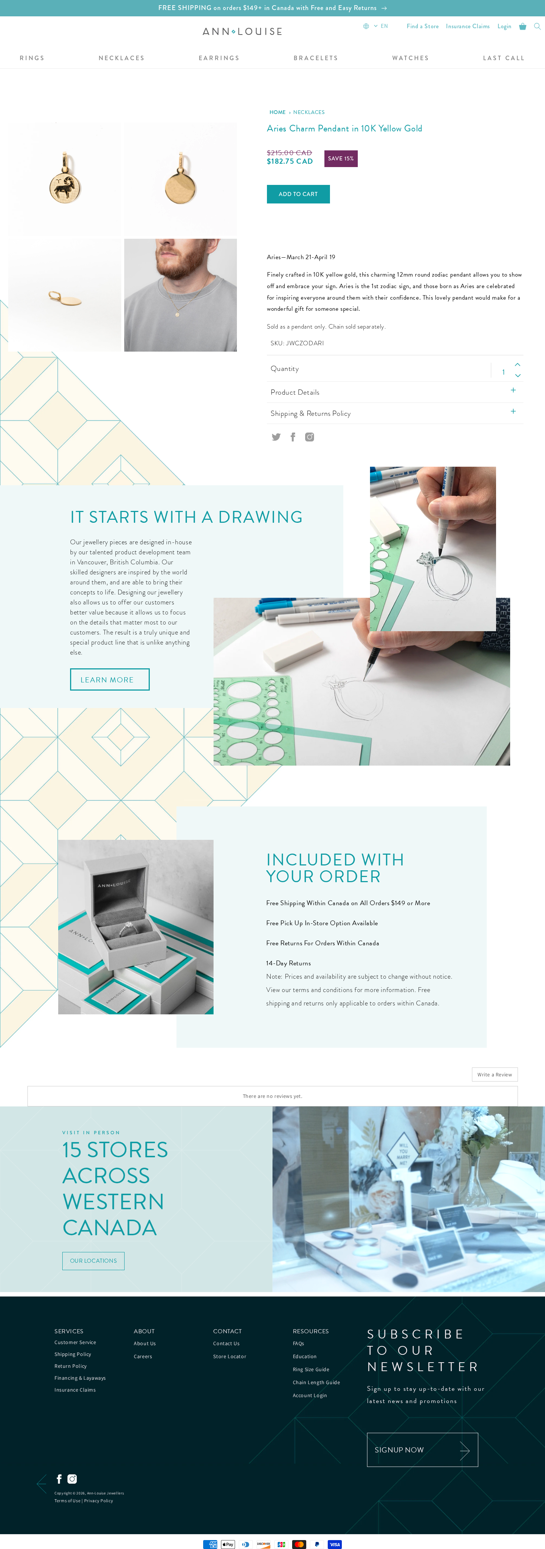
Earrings (219, 58)
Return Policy (70, 1366)
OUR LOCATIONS (93, 1261)
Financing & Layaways (80, 1377)
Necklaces (122, 58)
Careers (143, 1356)
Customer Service (75, 1342)
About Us (145, 1343)
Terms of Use (67, 1500)
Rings (32, 58)
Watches (411, 58)
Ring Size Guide (311, 1369)
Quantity (285, 368)
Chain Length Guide (316, 1382)
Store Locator (229, 1356)
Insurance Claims (75, 1389)
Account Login (310, 1395)
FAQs (298, 1343)
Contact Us (226, 1343)
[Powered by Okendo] (60, 1077)
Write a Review (495, 1074)
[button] (122, 59)
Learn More (107, 679)
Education (305, 1356)
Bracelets (316, 58)
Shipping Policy (72, 1354)
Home (278, 112)
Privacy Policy (98, 1500)
